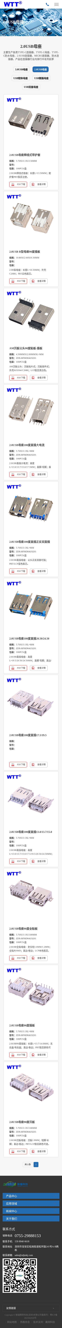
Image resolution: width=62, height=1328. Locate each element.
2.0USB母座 (40, 69)
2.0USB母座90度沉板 (22, 1122)
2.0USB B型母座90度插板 (24, 251)
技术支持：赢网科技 (44, 1322)
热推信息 (25, 1322)
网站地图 (12, 1322)
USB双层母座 (31, 87)
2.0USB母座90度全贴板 (23, 928)
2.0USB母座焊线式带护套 (24, 154)
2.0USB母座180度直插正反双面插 (29, 541)
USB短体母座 (20, 78)
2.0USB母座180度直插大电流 (26, 445)
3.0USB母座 (21, 69)
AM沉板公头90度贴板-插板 (25, 348)
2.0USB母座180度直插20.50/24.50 (29, 638)
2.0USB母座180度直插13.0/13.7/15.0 (30, 831)
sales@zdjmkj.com (24, 1255)
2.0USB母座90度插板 (22, 1025)
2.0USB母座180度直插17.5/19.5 (27, 735)
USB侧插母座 (41, 78)
